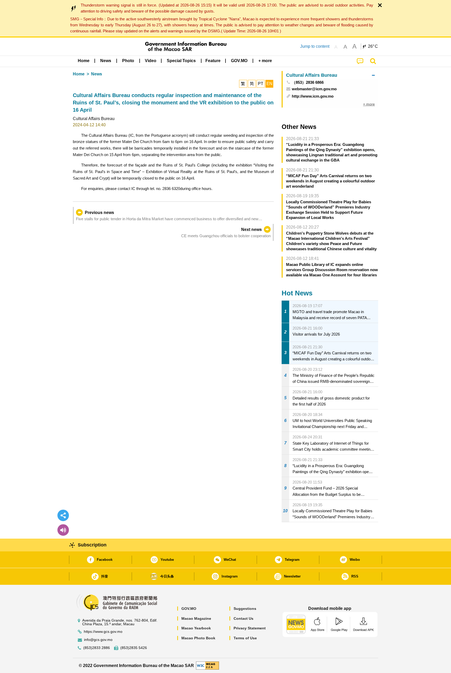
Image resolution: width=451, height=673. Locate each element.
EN (269, 83)
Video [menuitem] (150, 60)
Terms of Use (245, 638)
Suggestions (245, 608)
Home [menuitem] (84, 60)
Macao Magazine (196, 618)
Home (79, 74)
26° (373, 46)
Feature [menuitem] (213, 60)
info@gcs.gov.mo (98, 640)
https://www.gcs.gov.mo (103, 632)
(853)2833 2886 (96, 648)
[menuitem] (105, 61)
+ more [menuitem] (369, 104)
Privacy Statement (250, 628)
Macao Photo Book (198, 638)
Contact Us (243, 618)
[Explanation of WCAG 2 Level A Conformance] (207, 665)
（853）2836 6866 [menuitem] (308, 82)
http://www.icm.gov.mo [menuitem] (313, 96)
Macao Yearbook (196, 628)
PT (260, 83)
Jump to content (314, 46)
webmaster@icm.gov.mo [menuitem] (314, 89)
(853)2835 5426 (133, 648)
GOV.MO (188, 608)
